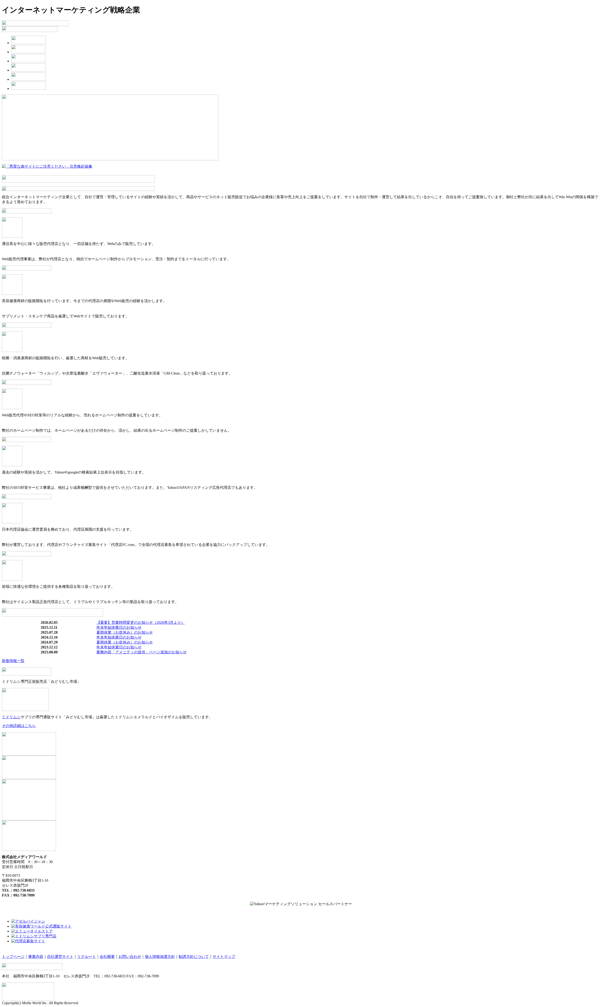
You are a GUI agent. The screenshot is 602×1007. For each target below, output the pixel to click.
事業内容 (35, 957)
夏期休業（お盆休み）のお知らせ (124, 632)
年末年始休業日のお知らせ (119, 627)
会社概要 (107, 957)
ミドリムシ (11, 717)
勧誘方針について (194, 957)
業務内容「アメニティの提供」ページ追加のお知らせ (141, 652)
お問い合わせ (130, 957)
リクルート (86, 957)
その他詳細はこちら (19, 726)
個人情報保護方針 (160, 957)
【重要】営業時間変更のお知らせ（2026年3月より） (140, 622)
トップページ (13, 957)
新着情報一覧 (13, 661)
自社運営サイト (60, 957)
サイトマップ (224, 957)
